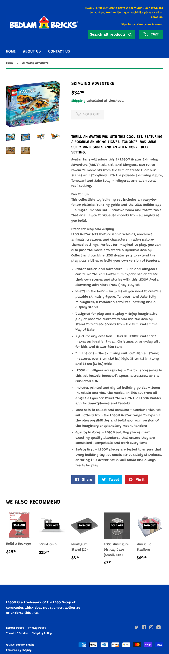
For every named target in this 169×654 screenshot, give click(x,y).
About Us (32, 52)
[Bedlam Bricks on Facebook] (144, 628)
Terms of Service (17, 633)
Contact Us (59, 52)
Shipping (78, 101)
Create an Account (150, 24)
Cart (154, 34)
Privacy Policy (37, 628)
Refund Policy (15, 628)
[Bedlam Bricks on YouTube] (158, 628)
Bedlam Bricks (25, 644)
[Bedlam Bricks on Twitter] (137, 628)
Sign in (126, 24)
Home (11, 52)
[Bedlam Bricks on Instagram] (151, 628)
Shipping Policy (42, 633)
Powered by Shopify (19, 650)
